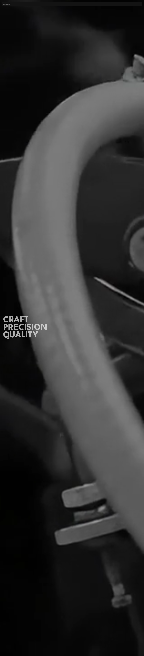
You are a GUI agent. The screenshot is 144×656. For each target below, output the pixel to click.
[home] (37, 4)
